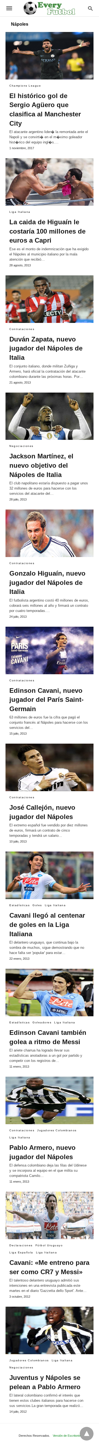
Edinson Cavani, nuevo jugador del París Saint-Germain (46, 699)
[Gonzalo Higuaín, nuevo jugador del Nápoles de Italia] (50, 533)
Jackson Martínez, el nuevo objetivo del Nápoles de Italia (41, 465)
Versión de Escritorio (66, 1435)
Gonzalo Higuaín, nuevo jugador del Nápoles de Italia (47, 582)
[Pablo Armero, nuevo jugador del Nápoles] (50, 1100)
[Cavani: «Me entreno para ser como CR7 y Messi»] (50, 1215)
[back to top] (87, 1434)
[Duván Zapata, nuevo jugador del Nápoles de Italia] (50, 299)
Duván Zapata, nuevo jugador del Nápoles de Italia (45, 348)
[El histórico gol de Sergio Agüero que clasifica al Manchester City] (50, 55)
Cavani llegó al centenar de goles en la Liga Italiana (47, 924)
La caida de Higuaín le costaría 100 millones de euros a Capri (47, 231)
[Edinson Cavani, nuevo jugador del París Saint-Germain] (50, 650)
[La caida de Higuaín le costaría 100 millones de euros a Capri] (50, 182)
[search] (90, 8)
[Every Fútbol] (49, 8)
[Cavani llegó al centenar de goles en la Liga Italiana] (50, 875)
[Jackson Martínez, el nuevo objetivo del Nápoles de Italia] (50, 416)
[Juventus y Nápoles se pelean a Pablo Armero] (50, 1330)
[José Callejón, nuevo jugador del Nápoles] (50, 767)
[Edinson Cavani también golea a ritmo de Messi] (50, 992)
